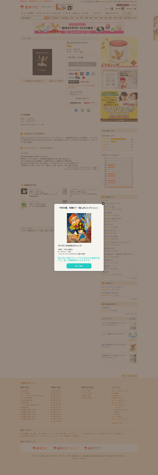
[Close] (103, 203)
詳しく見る (79, 266)
